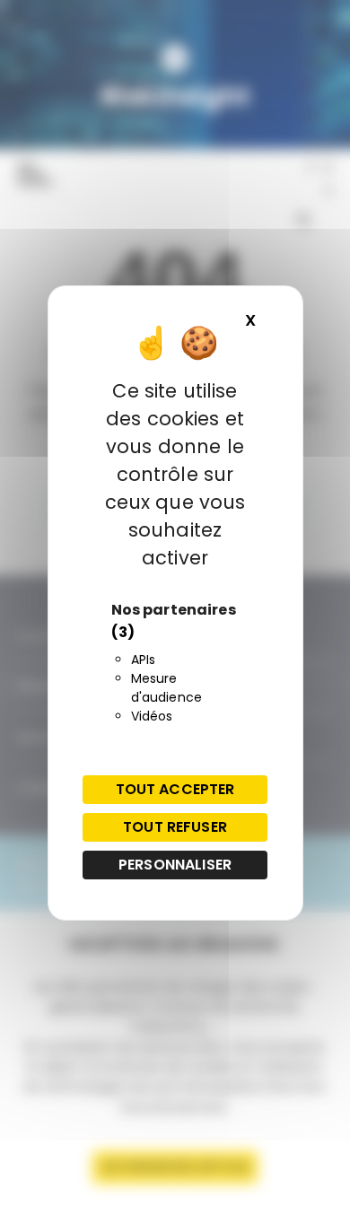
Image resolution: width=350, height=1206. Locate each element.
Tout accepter (175, 789)
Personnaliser (175, 864)
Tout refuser (175, 827)
